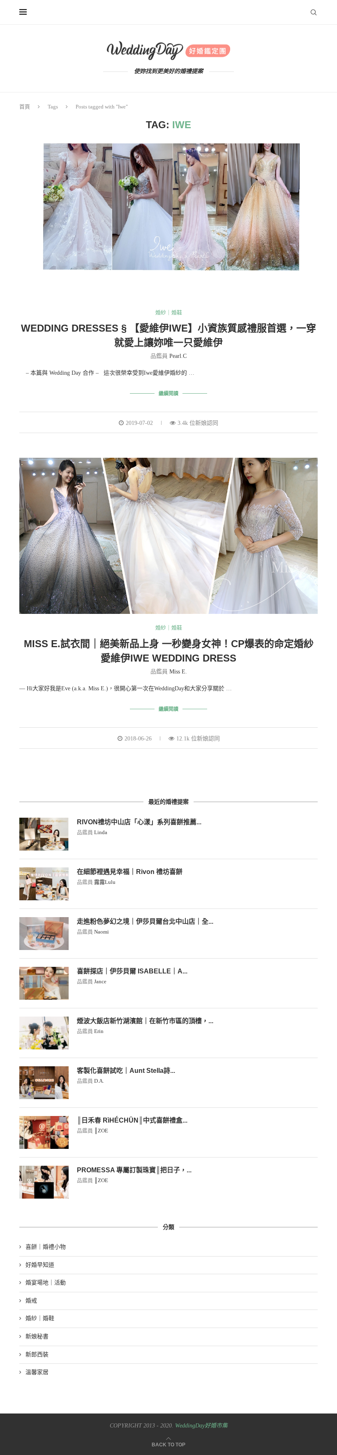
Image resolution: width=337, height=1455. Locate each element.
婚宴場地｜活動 (45, 1283)
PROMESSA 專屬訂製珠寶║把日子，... (134, 1170)
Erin (99, 1031)
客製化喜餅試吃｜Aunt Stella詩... (126, 1070)
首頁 (24, 107)
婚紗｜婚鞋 (168, 312)
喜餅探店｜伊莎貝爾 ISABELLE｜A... (132, 971)
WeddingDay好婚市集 (201, 1426)
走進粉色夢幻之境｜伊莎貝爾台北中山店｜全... (145, 921)
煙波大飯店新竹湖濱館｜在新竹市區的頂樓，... (145, 1020)
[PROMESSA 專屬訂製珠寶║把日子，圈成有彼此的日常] (44, 1182)
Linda (100, 832)
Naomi (101, 932)
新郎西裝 (36, 1354)
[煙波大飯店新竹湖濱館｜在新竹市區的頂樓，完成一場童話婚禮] (44, 1033)
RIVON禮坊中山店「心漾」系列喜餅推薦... (139, 822)
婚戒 (31, 1301)
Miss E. (178, 672)
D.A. (99, 1081)
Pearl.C (178, 356)
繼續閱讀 (168, 394)
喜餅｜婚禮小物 (45, 1247)
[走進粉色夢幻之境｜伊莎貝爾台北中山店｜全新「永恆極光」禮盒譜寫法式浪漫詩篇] (44, 933)
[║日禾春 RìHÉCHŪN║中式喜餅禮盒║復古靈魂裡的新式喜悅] (44, 1132)
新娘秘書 (36, 1336)
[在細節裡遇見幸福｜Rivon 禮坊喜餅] (44, 883)
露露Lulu (104, 882)
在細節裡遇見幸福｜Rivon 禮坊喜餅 (129, 871)
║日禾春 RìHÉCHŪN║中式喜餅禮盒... (132, 1120)
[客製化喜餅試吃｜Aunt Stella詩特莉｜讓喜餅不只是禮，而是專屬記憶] (44, 1082)
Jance (100, 981)
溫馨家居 (36, 1372)
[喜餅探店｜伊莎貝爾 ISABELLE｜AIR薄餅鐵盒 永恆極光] (44, 983)
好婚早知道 (39, 1265)
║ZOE (101, 1131)
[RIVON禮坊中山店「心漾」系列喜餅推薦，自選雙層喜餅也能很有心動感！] (44, 834)
